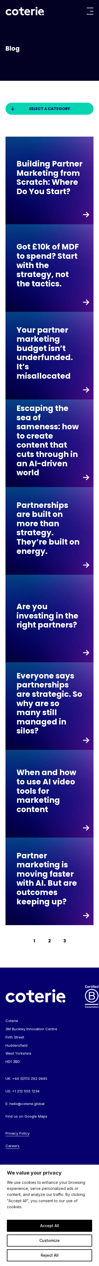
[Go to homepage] (25, 11)
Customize (49, 1240)
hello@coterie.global (27, 1103)
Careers (13, 1146)
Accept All (49, 1225)
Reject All (50, 1255)
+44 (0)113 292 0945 (29, 1078)
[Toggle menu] (90, 11)
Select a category (49, 108)
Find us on (26, 1116)
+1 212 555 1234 (26, 1091)
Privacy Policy (17, 1133)
